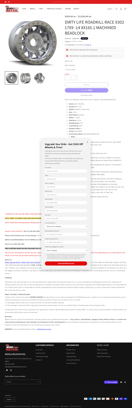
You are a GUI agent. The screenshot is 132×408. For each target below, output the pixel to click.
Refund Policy (70, 353)
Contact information (76, 406)
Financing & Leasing (42, 356)
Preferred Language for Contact (54, 247)
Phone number (50, 183)
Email (47, 175)
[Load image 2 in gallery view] (25, 77)
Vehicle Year (49, 191)
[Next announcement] (90, 2)
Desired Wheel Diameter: (52, 231)
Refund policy (35, 406)
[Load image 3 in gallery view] (39, 77)
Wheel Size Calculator (104, 356)
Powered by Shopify (25, 406)
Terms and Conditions (73, 360)
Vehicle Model (49, 207)
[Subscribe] (38, 382)
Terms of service (71, 363)
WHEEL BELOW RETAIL (12, 262)
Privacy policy (44, 406)
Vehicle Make (49, 199)
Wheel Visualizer (102, 350)
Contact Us (39, 360)
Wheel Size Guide (102, 353)
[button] (25, 9)
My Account (39, 350)
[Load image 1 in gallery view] (11, 77)
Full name (48, 167)
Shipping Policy (71, 356)
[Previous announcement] (42, 2)
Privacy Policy (70, 350)
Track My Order (40, 353)
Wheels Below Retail (14, 406)
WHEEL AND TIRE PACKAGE (30, 262)
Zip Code (48, 215)
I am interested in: (51, 223)
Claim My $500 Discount (66, 263)
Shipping (67, 41)
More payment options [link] (86, 95)
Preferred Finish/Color (52, 239)
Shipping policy (65, 406)
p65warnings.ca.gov (44, 329)
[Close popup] (87, 142)
